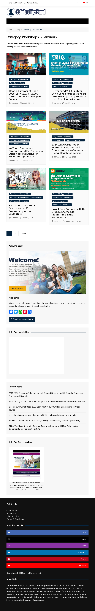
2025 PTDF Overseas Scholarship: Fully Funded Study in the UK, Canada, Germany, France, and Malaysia (46, 394)
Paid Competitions (17, 83)
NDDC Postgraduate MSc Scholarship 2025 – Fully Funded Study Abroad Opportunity (47, 401)
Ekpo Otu (14, 103)
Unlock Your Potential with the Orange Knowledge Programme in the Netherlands (69, 213)
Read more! (38, 600)
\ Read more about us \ (22, 319)
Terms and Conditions (16, 3)
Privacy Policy (32, 3)
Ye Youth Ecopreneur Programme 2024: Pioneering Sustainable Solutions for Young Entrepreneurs (26, 152)
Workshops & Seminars (19, 86)
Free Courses (58, 140)
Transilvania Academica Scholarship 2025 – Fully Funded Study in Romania (42, 415)
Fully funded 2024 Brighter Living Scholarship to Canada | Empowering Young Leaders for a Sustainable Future (69, 95)
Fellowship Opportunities (19, 79)
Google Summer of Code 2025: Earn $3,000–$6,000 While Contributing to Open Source (25, 95)
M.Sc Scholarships (59, 201)
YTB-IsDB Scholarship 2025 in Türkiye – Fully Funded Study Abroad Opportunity (44, 420)
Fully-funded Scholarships (62, 79)
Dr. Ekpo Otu (56, 585)
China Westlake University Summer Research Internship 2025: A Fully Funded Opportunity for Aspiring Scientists (43, 427)
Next (24, 234)
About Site (11, 513)
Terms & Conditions (15, 519)
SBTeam (57, 103)
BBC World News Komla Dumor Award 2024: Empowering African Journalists (22, 209)
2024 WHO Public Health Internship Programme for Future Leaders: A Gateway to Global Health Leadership (69, 149)
